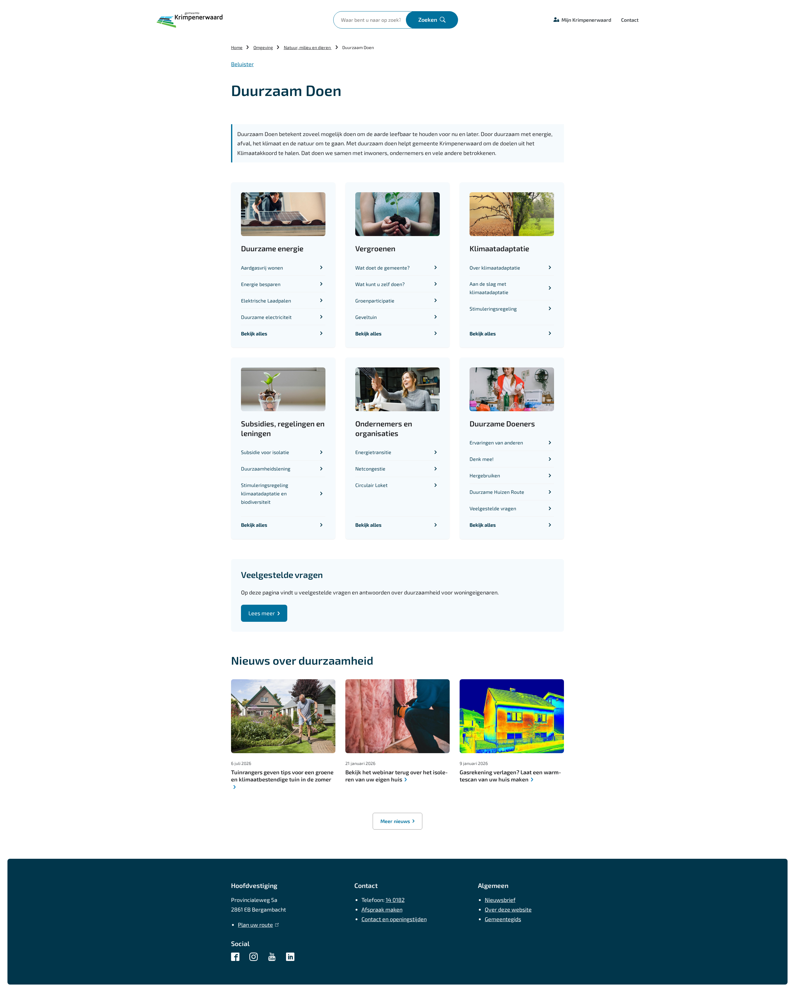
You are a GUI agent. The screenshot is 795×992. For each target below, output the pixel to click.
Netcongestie (370, 468)
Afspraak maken (381, 909)
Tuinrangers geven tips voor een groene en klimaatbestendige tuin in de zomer (282, 776)
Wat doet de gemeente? (382, 268)
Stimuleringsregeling (493, 309)
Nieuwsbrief (500, 899)
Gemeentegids (503, 919)
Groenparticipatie (374, 300)
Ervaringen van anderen (496, 442)
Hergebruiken (485, 475)
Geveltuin (366, 317)
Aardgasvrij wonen (262, 268)
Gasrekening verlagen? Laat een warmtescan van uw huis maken (511, 776)
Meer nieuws (395, 821)
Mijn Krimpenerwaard (586, 20)
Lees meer (261, 613)
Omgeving (263, 47)
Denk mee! (481, 459)
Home (237, 47)
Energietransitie (373, 452)
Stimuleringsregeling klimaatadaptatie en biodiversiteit (264, 493)
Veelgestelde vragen (493, 508)
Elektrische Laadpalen (266, 300)
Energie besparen (260, 284)
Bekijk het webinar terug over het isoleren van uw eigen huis (397, 776)
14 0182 (395, 899)
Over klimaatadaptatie (495, 268)
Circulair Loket (371, 485)
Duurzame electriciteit (266, 317)
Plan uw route (257, 924)
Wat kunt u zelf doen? (380, 284)
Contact (629, 20)
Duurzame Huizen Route (497, 492)
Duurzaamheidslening (265, 468)
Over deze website (508, 909)
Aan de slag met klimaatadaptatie (489, 288)
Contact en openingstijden (394, 919)
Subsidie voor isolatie (265, 452)
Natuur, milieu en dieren (308, 47)
